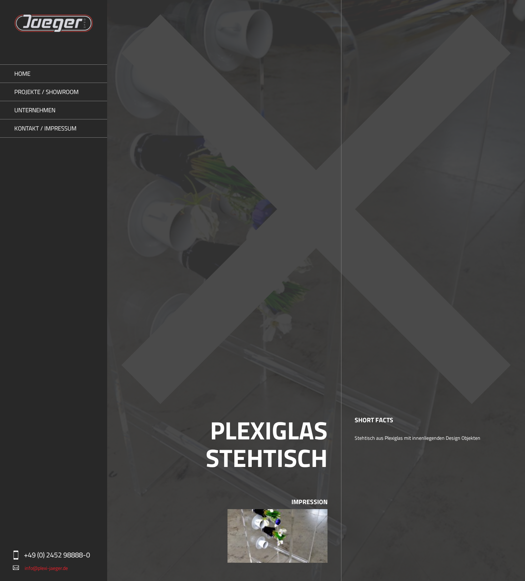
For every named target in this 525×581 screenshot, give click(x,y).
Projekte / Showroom (46, 92)
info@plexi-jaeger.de (46, 568)
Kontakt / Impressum (45, 128)
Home (22, 73)
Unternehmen (34, 110)
